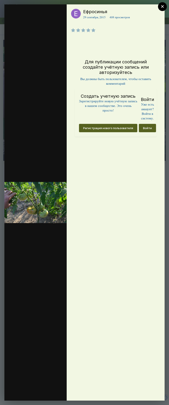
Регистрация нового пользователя (108, 128)
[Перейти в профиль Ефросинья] (76, 13)
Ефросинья (95, 11)
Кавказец (15, 24)
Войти (147, 128)
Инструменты (47, 392)
